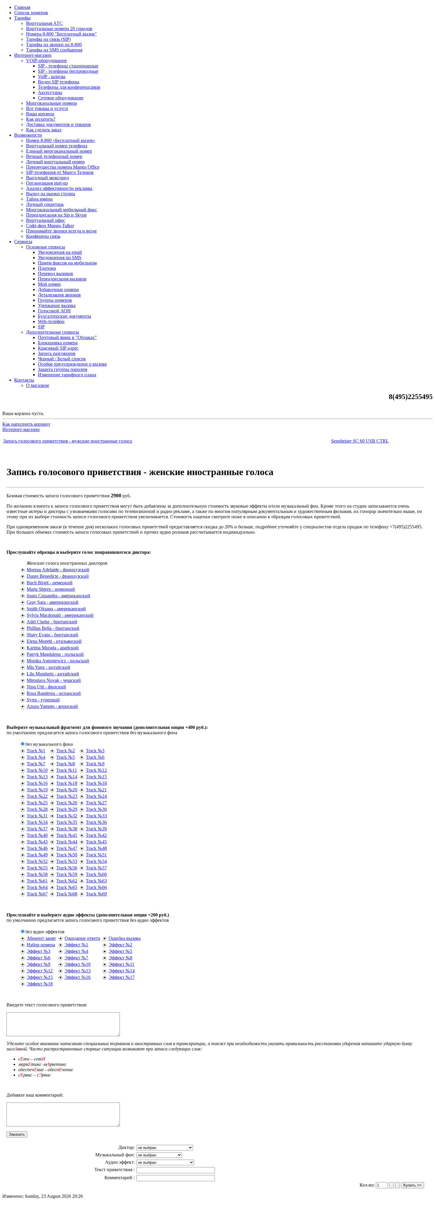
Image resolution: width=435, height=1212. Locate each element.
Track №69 (96, 893)
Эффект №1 (76, 944)
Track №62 (66, 880)
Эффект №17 (122, 977)
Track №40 (37, 835)
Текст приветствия (113, 1169)
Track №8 (65, 763)
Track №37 (37, 828)
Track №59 (66, 874)
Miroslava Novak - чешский (54, 680)
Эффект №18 (40, 983)
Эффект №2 (120, 944)
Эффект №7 (76, 957)
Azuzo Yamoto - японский (52, 706)
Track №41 (66, 835)
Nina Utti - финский (46, 686)
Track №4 (36, 757)
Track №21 (96, 789)
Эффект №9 (38, 964)
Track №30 (96, 809)
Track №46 (37, 848)
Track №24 (96, 796)
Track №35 (66, 822)
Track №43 (37, 841)
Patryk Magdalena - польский (55, 654)
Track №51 (96, 854)
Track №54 (96, 861)
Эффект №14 (122, 970)
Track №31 (37, 815)
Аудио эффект (119, 1162)
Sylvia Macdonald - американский (60, 615)
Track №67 (37, 893)
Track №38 (66, 828)
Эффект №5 (120, 951)
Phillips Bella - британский (53, 628)
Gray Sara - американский (52, 602)
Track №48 (96, 848)
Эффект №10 (78, 964)
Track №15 (96, 776)
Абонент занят (41, 938)
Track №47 (66, 848)
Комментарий (118, 1177)
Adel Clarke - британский (52, 621)
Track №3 (95, 750)
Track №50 (66, 854)
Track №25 (37, 802)
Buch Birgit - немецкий (49, 582)
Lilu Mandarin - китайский (53, 673)
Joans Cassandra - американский (58, 595)
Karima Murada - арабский (53, 647)
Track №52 (37, 861)
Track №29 (66, 809)
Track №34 (37, 822)
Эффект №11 (121, 964)
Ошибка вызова (125, 938)
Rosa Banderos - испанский (54, 693)
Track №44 (66, 841)
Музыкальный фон (114, 1154)
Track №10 (37, 770)
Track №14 (66, 776)
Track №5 (65, 757)
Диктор (125, 1147)
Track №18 (66, 783)
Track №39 (96, 828)
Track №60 (96, 874)
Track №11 (66, 770)
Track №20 (66, 789)
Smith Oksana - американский (56, 608)
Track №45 (96, 841)
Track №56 (66, 867)
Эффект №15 (40, 977)
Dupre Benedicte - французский (58, 576)
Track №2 (65, 750)
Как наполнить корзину (26, 424)
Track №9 (95, 763)
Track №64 (37, 887)
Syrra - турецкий (43, 699)
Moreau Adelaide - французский (58, 569)
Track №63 (96, 880)
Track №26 (66, 802)
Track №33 (96, 815)
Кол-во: (368, 1184)
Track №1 (36, 750)
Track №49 (37, 854)
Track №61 (37, 880)
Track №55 (37, 867)
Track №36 (96, 822)
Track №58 (37, 874)
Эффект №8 (120, 957)
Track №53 (66, 861)
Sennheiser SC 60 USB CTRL (360, 440)
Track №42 (96, 835)
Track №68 (66, 893)
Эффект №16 (78, 977)
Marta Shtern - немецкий (51, 589)
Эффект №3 (38, 951)
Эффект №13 (78, 970)
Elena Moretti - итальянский (54, 641)
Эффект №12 (40, 970)
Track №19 (37, 789)
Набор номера (41, 944)
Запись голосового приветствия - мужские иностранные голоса (67, 440)
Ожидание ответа (82, 938)
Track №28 (37, 809)
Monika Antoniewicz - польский (58, 660)
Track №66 (96, 887)
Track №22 (37, 796)
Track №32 (66, 815)
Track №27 (96, 802)
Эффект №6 (38, 957)
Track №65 (66, 887)
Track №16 (37, 783)
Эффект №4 (76, 951)
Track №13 (37, 776)
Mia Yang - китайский (48, 667)
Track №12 (96, 770)
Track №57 (96, 867)
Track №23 (66, 796)
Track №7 (36, 763)
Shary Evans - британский (52, 634)
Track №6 (95, 757)
